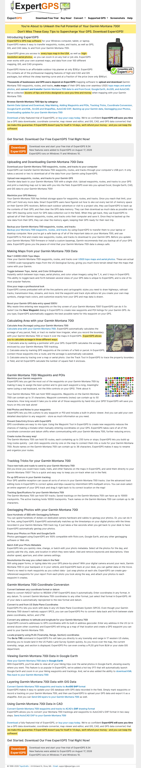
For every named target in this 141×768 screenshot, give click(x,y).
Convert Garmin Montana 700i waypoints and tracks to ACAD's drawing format (51, 708)
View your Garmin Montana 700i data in (35, 660)
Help (130, 18)
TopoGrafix (24, 766)
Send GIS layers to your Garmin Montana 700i (55, 696)
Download (12, 117)
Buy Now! (66, 18)
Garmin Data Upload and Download (25, 105)
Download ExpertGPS (18, 149)
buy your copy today (69, 117)
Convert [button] (79, 18)
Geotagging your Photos (117, 108)
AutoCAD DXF (64, 108)
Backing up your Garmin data (88, 108)
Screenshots (117, 18)
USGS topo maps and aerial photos (96, 259)
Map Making (51, 105)
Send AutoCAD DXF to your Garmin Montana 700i (40, 715)
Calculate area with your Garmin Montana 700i (31, 328)
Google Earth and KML (19, 108)
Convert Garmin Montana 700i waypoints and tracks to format (46, 686)
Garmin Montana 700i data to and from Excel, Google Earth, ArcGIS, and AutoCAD (75, 89)
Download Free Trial (47, 18)
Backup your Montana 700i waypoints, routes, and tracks (37, 229)
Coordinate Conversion (119, 105)
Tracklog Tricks (98, 105)
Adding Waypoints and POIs (74, 105)
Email (55, 766)
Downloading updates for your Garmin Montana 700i (35, 112)
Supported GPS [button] (97, 18)
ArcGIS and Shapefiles (43, 108)
